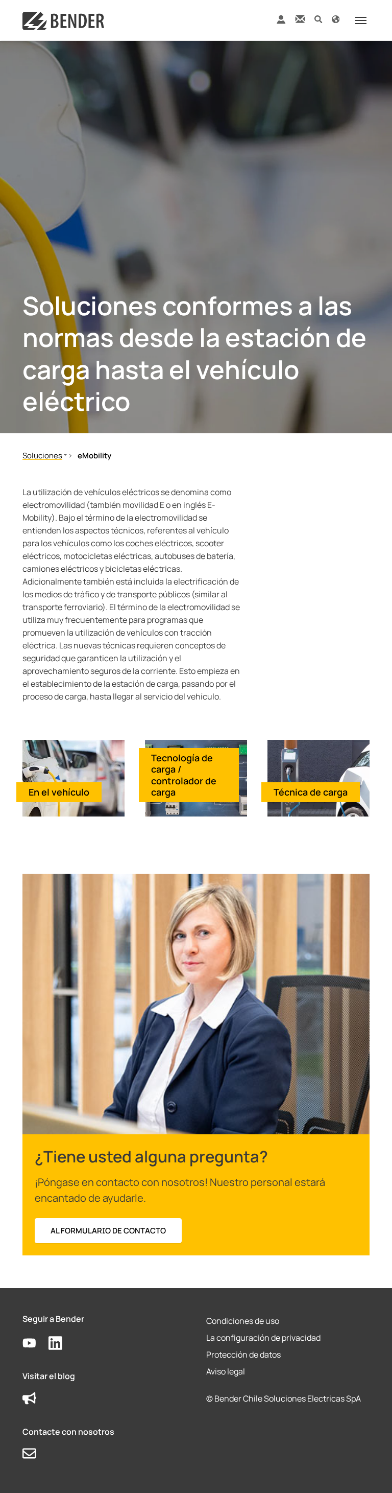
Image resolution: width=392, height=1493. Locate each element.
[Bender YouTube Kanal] (35, 1343)
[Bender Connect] (280, 22)
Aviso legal (225, 1371)
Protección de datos (243, 1354)
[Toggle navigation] (361, 20)
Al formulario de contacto (108, 1230)
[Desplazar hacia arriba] (369, 1470)
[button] (318, 18)
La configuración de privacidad (263, 1337)
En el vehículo (59, 792)
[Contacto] (300, 18)
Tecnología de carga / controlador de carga (183, 775)
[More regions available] (335, 18)
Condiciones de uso (242, 1320)
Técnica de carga (311, 792)
